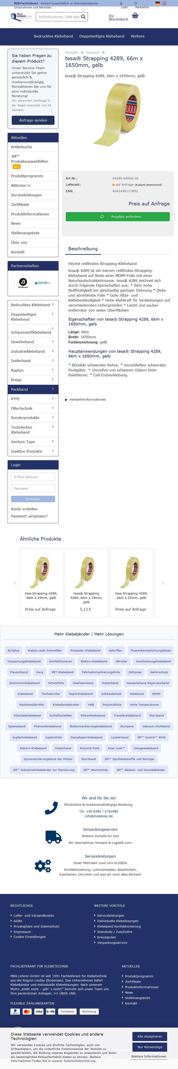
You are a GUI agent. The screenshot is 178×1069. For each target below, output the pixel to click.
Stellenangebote (25, 233)
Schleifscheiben (60, 715)
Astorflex (115, 650)
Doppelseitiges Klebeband (101, 36)
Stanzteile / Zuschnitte (114, 932)
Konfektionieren (60, 661)
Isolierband (21, 361)
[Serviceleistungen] (43, 866)
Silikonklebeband (93, 715)
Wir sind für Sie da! (99, 798)
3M (85, 770)
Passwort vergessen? (29, 516)
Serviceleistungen (26, 195)
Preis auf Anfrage (149, 203)
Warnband (156, 715)
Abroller (121, 661)
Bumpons (127, 726)
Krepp (16, 380)
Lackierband (120, 737)
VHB (91, 704)
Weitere (138, 36)
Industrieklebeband (28, 351)
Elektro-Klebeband (94, 661)
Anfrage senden (33, 120)
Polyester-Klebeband (85, 650)
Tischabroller (50, 693)
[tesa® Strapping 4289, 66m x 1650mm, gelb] (117, 114)
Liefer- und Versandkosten (34, 915)
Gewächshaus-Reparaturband (148, 683)
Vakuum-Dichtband (156, 726)
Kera (39, 672)
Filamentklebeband (47, 726)
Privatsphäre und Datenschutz (36, 926)
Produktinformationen (30, 214)
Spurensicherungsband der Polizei (48, 759)
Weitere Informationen (148, 1056)
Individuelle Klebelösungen (117, 921)
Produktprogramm (27, 176)
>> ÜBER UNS (65, 993)
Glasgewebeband (146, 748)
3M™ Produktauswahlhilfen (29, 161)
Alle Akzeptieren (149, 1036)
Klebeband (25, 693)
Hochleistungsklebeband (153, 661)
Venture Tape (23, 442)
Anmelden (33, 498)
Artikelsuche (21, 147)
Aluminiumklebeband (24, 683)
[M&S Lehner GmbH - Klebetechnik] (21, 16)
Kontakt (18, 252)
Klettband (137, 693)
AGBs (18, 921)
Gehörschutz (159, 672)
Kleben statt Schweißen (45, 650)
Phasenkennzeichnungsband (151, 650)
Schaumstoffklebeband (31, 332)
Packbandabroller (31, 704)
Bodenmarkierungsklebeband (91, 726)
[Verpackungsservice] (54, 837)
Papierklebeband (81, 693)
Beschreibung (83, 248)
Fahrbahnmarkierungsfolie (101, 672)
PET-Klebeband (62, 672)
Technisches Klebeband (21, 429)
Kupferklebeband (25, 737)
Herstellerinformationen (88, 399)
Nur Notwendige (150, 1047)
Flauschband (19, 672)
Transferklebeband (127, 715)
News (15, 223)
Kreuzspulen (106, 937)
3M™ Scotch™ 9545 (151, 737)
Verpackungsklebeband (24, 661)
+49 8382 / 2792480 (102, 811)
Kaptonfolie (54, 737)
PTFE (15, 399)
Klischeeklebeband (27, 715)
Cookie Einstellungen (30, 937)
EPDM (156, 693)
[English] (164, 3)
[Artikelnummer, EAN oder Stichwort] (83, 16)
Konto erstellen (24, 509)
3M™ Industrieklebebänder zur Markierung (43, 770)
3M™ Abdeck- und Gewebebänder (141, 770)
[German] (157, 3)
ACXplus (13, 650)
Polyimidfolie (112, 704)
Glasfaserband (83, 683)
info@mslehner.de (99, 816)
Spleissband (16, 726)
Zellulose (135, 672)
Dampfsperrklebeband (86, 737)
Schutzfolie (56, 683)
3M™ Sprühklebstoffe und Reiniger (129, 759)
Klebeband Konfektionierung (119, 926)
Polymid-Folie (89, 748)
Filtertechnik (21, 408)
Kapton (17, 370)
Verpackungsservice (100, 829)
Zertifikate (20, 204)
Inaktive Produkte (26, 451)
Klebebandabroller (66, 704)
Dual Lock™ (116, 748)
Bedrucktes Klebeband (53, 36)
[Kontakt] (51, 808)
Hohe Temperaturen (144, 704)
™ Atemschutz (97, 770)
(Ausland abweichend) (148, 184)
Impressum (22, 932)
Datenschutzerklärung (79, 1061)
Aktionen (20, 186)
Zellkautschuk (111, 693)
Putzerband (110, 683)
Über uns (19, 242)
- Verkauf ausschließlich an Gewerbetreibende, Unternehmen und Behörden (56, 4)
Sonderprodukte (25, 418)
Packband (19, 389)
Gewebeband (22, 342)
